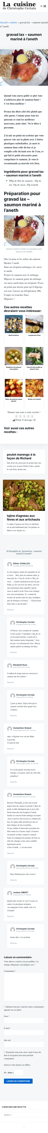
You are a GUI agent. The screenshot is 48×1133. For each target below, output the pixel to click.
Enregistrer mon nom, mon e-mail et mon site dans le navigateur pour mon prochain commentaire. (22, 1055)
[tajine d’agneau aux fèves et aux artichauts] (24, 495)
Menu (45, 6)
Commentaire (10, 971)
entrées (13, 22)
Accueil (4, 22)
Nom (6, 1016)
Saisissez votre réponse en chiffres (17, 1064)
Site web (7, 1040)
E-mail (7, 1028)
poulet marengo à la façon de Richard (21, 456)
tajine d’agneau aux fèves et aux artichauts (23, 517)
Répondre (10, 610)
